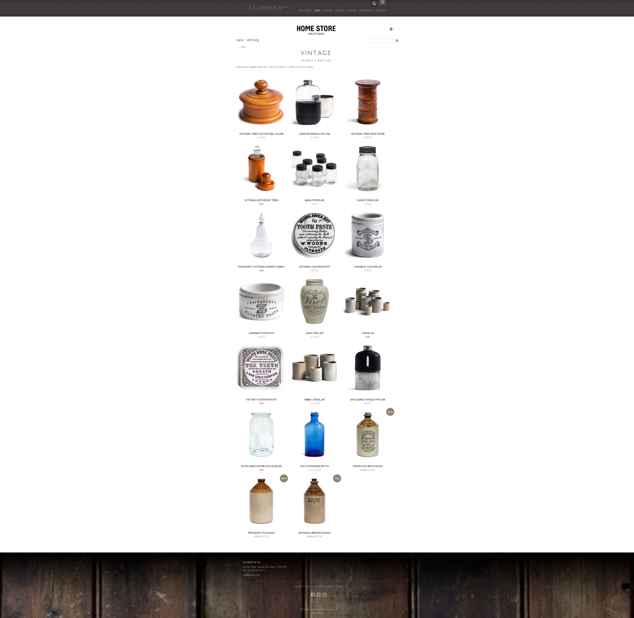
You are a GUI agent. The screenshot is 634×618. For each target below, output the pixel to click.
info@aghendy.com (251, 575)
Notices (351, 11)
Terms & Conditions (323, 586)
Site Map (298, 586)
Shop (317, 11)
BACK (241, 47)
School (339, 11)
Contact (380, 11)
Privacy (308, 586)
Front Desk (304, 11)
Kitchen (327, 11)
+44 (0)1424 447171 (256, 570)
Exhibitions (365, 11)
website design (317, 613)
